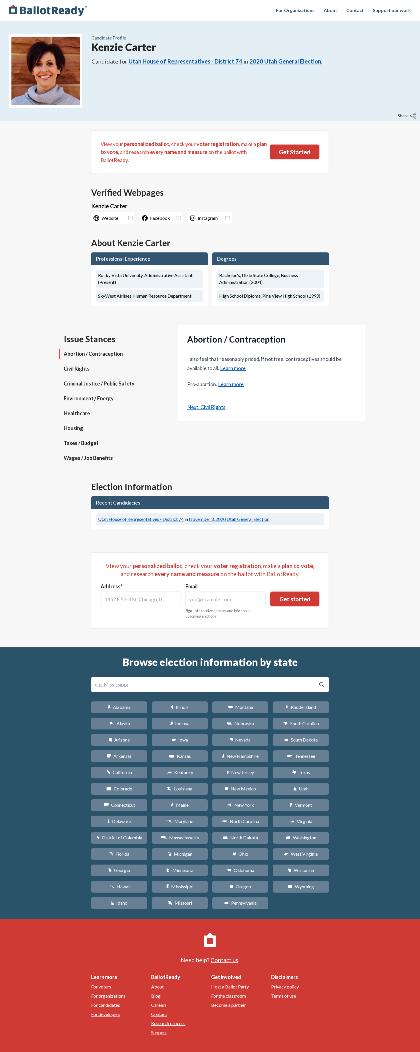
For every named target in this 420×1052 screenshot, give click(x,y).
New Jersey (240, 772)
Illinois (180, 707)
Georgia (119, 870)
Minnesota (179, 870)
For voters (101, 986)
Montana (240, 707)
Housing (73, 428)
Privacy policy (285, 986)
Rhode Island (301, 707)
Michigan (179, 854)
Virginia (300, 821)
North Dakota (240, 837)
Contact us (224, 959)
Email (191, 586)
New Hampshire (240, 756)
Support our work (392, 10)
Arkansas (119, 756)
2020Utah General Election (285, 61)
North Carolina (240, 821)
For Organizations (295, 10)
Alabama (119, 707)
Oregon (240, 886)
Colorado (119, 788)
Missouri (180, 902)
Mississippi (179, 886)
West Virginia (301, 854)
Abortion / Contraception (93, 354)
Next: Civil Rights (206, 407)
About (330, 10)
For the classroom (228, 995)
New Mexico (240, 788)
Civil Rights (77, 368)
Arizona (119, 739)
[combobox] (141, 599)
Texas (301, 772)
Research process (168, 1023)
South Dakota (301, 739)
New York (240, 805)
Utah (301, 788)
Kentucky (180, 772)
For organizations (108, 995)
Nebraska (240, 723)
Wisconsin (301, 870)
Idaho (119, 902)
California (119, 772)
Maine (180, 805)
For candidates (105, 1005)
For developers (105, 1014)
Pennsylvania (240, 902)
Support (159, 1032)
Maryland (179, 821)
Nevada (240, 739)
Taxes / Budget (81, 443)
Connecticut (119, 805)
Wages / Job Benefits (88, 458)
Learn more (233, 368)
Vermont (301, 805)
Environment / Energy (89, 398)
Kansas (180, 756)
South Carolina (301, 723)
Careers (159, 1005)
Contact (355, 10)
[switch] (408, 115)
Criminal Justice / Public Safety (99, 383)
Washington (300, 837)
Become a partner (228, 1005)
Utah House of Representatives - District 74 (185, 61)
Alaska (119, 723)
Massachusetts (180, 837)
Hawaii (119, 886)
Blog (156, 995)
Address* (112, 586)
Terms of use (283, 995)
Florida (119, 854)
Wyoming (301, 886)
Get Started (294, 152)
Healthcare (77, 413)
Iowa (179, 739)
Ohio (240, 854)
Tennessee (301, 756)
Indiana (179, 723)
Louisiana (179, 788)
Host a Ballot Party (230, 986)
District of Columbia (119, 837)
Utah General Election (229, 519)
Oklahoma (240, 870)
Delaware (119, 821)
